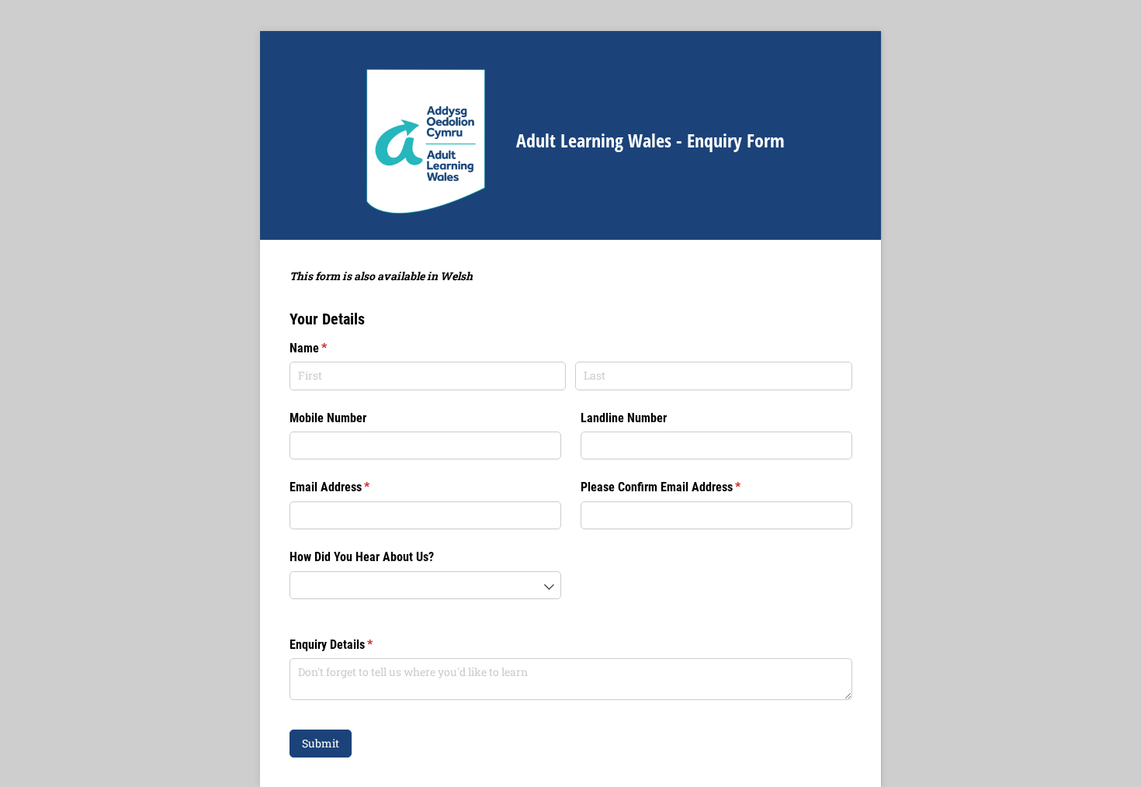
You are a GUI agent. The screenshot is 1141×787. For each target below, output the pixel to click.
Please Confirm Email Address (681, 487)
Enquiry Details (352, 644)
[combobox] (425, 585)
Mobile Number (328, 418)
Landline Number (624, 418)
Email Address (350, 487)
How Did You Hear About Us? (362, 557)
